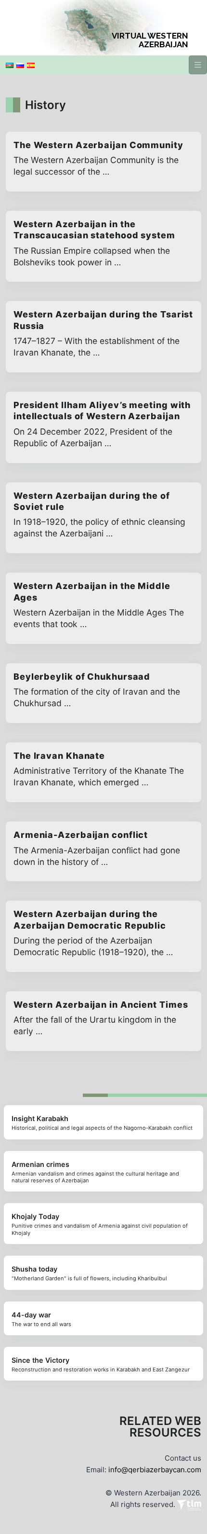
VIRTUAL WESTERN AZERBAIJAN (150, 40)
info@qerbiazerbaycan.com (154, 1469)
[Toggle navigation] (198, 64)
